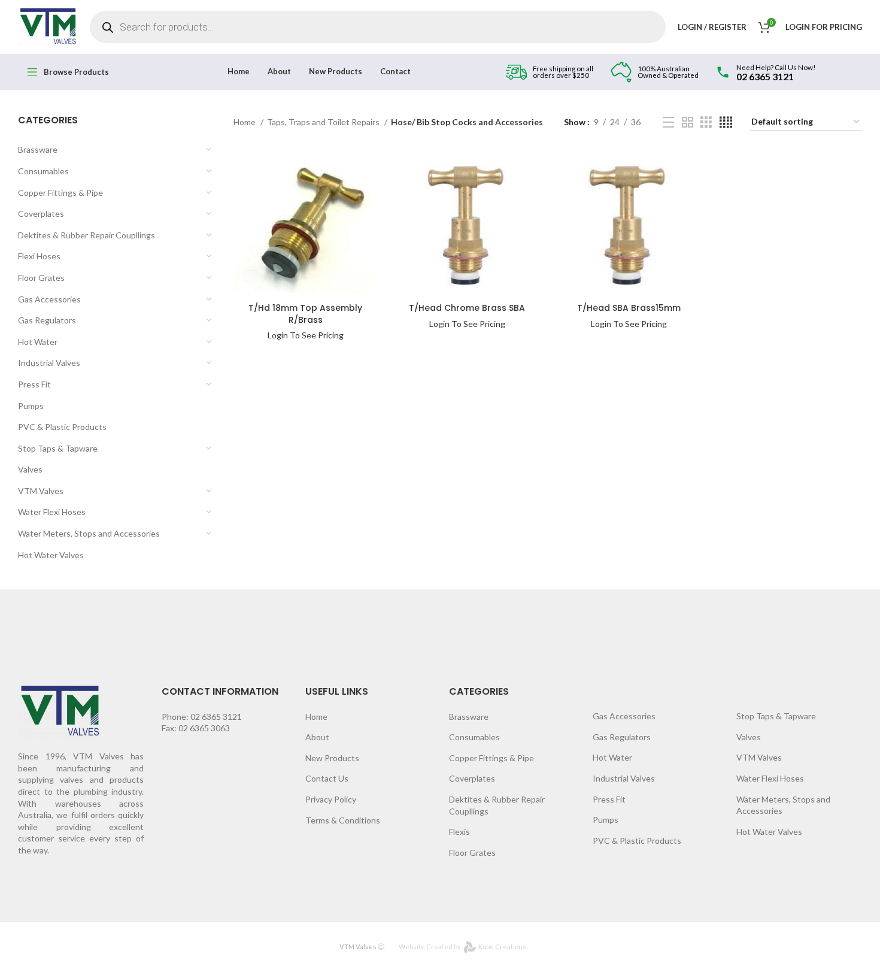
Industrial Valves (49, 363)
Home (245, 122)
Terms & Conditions (342, 820)
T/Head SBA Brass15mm (629, 308)
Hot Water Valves (51, 555)
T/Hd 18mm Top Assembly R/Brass (305, 314)
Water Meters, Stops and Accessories (89, 533)
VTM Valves (40, 491)
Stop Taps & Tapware (58, 448)
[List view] (668, 122)
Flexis (459, 831)
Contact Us (326, 778)
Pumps (31, 406)
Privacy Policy (330, 799)
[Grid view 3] (706, 122)
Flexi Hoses (39, 256)
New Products (332, 758)
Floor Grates (41, 277)
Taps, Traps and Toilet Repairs (324, 122)
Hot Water (37, 342)
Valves (30, 469)
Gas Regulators (47, 320)
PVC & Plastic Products (62, 427)
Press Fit (34, 384)
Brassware (37, 149)
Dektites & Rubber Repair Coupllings (86, 235)
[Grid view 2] (687, 122)
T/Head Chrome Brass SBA (467, 308)
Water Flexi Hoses (52, 512)
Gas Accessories (49, 299)
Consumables (43, 171)
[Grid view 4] (726, 122)
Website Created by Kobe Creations (462, 946)
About (317, 737)
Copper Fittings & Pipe (60, 192)
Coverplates (41, 213)
